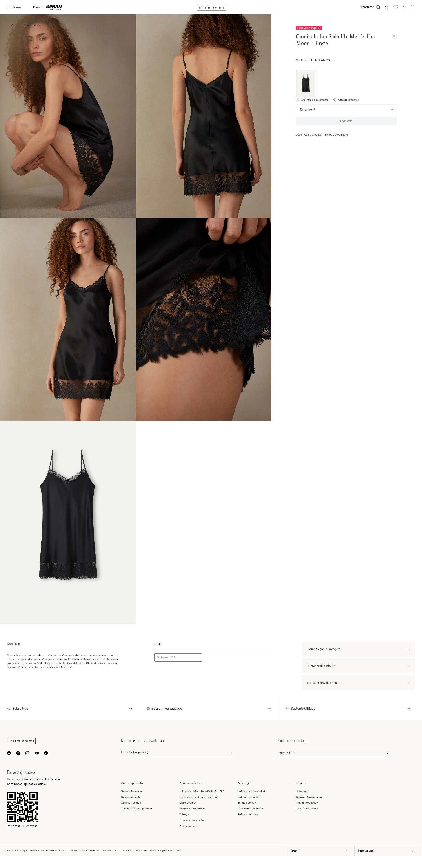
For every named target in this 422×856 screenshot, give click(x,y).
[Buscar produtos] (378, 7)
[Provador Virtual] (312, 100)
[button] (387, 7)
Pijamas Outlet (33, 25)
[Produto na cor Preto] (305, 84)
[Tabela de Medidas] (346, 100)
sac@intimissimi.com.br (169, 850)
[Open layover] (227, 752)
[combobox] (356, 7)
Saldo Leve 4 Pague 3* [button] (309, 28)
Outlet (15, 25)
